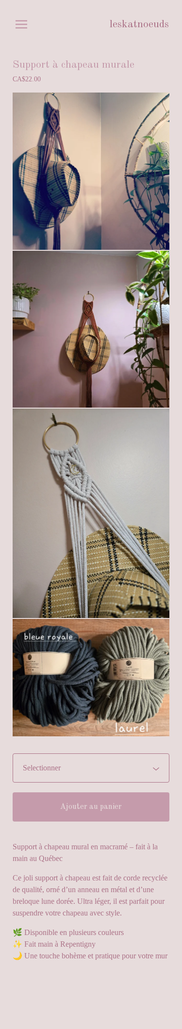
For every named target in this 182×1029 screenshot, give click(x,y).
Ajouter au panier (91, 807)
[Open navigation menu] (21, 24)
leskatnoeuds (139, 24)
